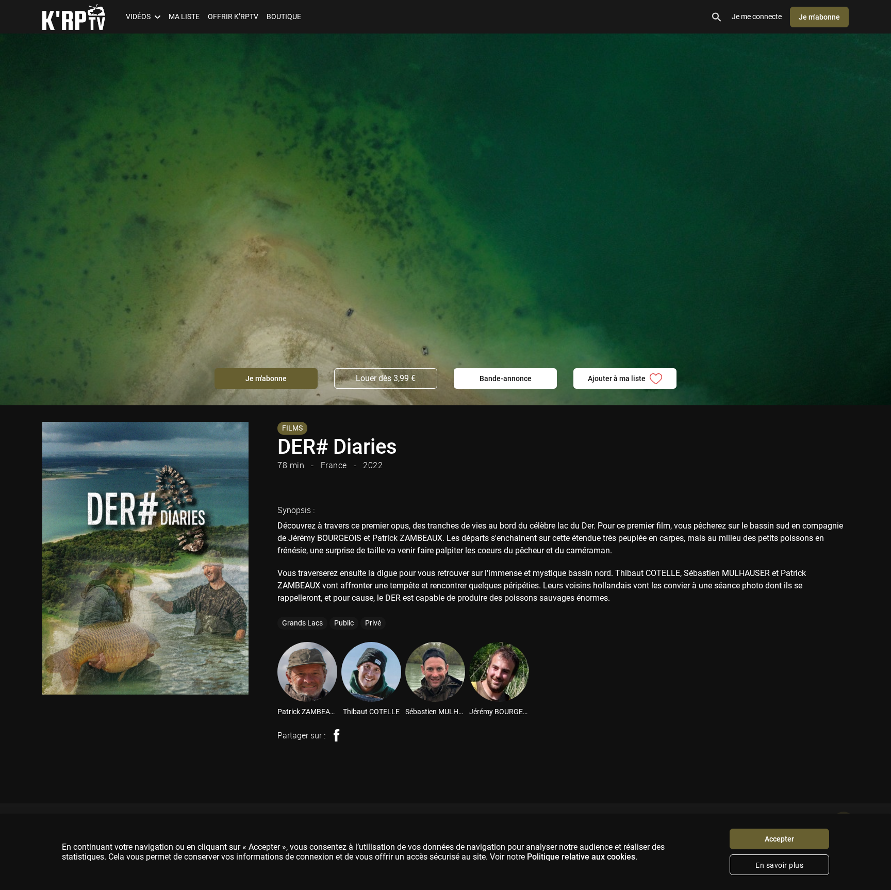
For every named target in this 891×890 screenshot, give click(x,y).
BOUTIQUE (284, 16)
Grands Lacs (302, 623)
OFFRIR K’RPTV (233, 16)
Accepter (779, 839)
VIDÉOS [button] (138, 16)
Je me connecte (757, 16)
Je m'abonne (819, 17)
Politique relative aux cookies (581, 857)
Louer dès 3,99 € (386, 378)
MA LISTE (184, 16)
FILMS (292, 428)
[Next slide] (869, 671)
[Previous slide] (263, 671)
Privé (373, 623)
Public (344, 623)
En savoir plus (779, 865)
